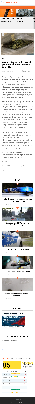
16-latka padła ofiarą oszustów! (17, 271)
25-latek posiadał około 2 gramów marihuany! (17, 294)
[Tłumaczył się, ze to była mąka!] (17, 239)
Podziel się (3, 34)
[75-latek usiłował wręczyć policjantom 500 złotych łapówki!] (17, 190)
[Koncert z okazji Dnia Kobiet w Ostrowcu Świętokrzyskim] (8, 13)
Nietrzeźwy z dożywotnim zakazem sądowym (24, 20)
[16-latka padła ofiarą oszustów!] (17, 262)
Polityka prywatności (22, 402)
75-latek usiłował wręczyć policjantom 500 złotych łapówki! (17, 200)
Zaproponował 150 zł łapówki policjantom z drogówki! (17, 224)
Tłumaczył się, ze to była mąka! (17, 249)
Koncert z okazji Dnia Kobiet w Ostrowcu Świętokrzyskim (7, 20)
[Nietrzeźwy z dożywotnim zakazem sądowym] (24, 13)
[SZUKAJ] (2, 7)
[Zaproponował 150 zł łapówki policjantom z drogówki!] (17, 214)
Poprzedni (1, 19)
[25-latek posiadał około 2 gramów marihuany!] (17, 284)
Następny (34, 19)
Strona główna (11, 402)
